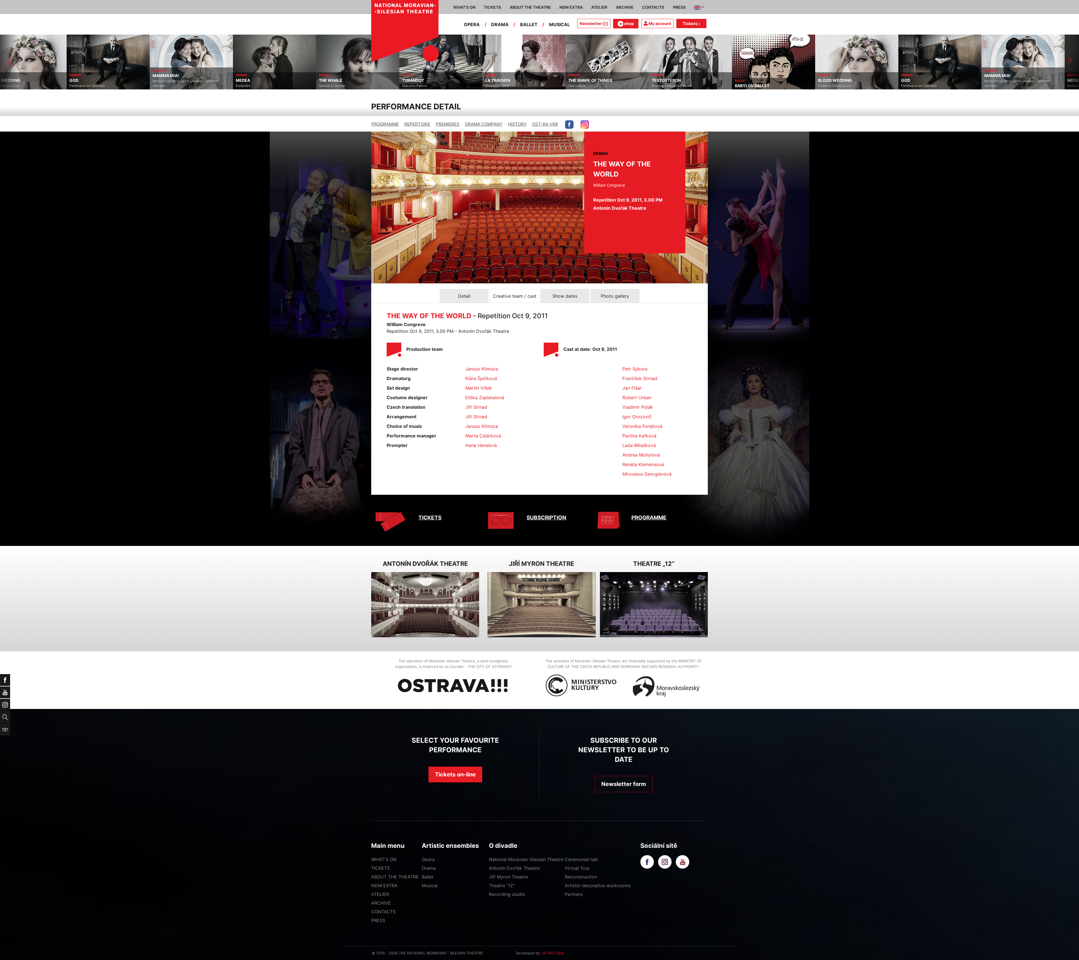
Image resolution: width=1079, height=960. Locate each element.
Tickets (690, 23)
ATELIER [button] (599, 7)
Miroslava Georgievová (647, 474)
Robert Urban (636, 397)
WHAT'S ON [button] (464, 7)
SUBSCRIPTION (546, 517)
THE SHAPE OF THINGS (441, 80)
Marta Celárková (483, 436)
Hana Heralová (481, 445)
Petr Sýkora (634, 369)
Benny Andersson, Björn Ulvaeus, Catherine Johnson (36, 83)
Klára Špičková (481, 378)
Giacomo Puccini (265, 86)
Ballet (428, 877)
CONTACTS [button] (653, 7)
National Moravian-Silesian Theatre (526, 859)
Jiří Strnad (476, 407)
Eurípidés (93, 86)
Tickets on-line (455, 774)
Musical (430, 885)
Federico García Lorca (684, 86)
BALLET (529, 24)
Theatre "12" (502, 885)
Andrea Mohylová (641, 455)
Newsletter (591, 23)
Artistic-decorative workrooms (598, 885)
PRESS (378, 920)
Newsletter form (623, 784)
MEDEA (93, 80)
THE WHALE (180, 80)
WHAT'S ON (383, 859)
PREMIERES (447, 124)
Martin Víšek (478, 388)
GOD (755, 80)
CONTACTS (383, 911)
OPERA (472, 24)
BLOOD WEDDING (685, 80)
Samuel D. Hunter (182, 86)
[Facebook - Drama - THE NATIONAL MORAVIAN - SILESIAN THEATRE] (569, 124)
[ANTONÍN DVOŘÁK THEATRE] (425, 605)
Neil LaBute (427, 86)
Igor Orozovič (637, 416)
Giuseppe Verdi (347, 86)
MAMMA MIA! (16, 75)
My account (659, 23)
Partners (574, 894)
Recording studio (507, 894)
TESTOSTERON (516, 80)
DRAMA (500, 24)
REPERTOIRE (417, 124)
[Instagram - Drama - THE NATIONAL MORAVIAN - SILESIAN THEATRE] (585, 124)
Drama (429, 868)
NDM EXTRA (384, 885)
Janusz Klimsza (481, 369)
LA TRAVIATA (348, 80)
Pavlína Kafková (639, 436)
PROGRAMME (385, 124)
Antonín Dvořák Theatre (514, 868)
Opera (428, 859)
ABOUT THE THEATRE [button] (530, 7)
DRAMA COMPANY (483, 124)
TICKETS (429, 517)
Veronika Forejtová (642, 426)
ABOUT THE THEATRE (395, 877)
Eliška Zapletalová (484, 397)
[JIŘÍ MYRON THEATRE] (541, 605)
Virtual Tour (577, 868)
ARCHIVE (625, 7)
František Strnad (639, 378)
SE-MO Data (552, 953)
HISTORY (517, 124)
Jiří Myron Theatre (508, 877)
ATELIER (380, 894)
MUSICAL (559, 24)
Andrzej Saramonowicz (519, 86)
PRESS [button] (679, 7)
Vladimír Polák (637, 407)
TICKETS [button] (492, 7)
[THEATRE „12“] (654, 605)
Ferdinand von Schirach (769, 86)
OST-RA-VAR (545, 124)
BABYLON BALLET (602, 85)
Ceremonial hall (581, 859)
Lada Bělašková (639, 445)
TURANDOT (263, 80)
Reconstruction (581, 877)
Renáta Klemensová (643, 464)
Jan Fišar (631, 388)
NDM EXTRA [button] (571, 7)
